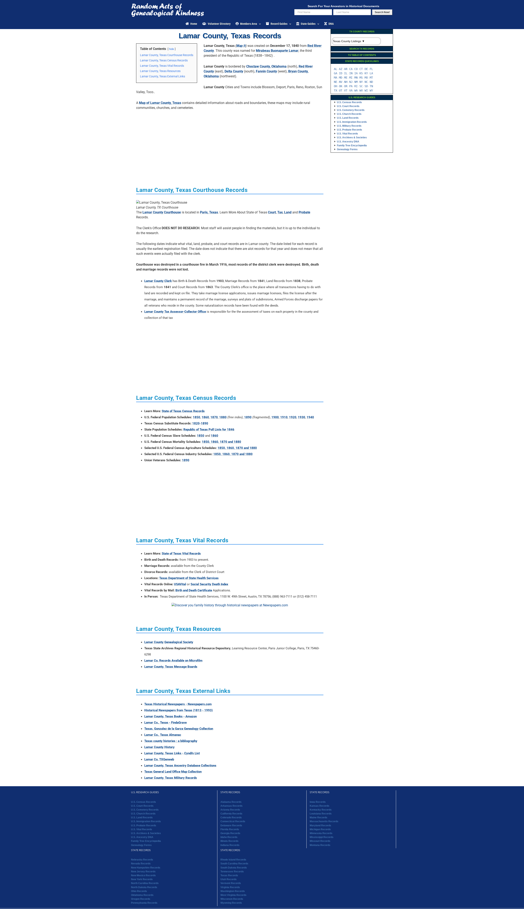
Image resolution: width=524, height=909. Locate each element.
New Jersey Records (143, 871)
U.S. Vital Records (347, 133)
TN (371, 86)
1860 (205, 417)
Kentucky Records (321, 809)
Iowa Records (318, 802)
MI (350, 77)
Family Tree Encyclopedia (352, 145)
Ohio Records (139, 891)
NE (335, 81)
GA (335, 73)
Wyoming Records (231, 902)
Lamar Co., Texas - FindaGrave (165, 722)
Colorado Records (231, 817)
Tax (280, 212)
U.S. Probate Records (349, 129)
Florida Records (229, 829)
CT (361, 69)
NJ (350, 81)
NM (356, 81)
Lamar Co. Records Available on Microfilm (173, 660)
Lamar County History (159, 747)
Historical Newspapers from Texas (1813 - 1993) (178, 710)
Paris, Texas (209, 212)
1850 (196, 417)
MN (356, 77)
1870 (214, 417)
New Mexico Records (143, 875)
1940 (310, 417)
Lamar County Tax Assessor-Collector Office (175, 312)
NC (366, 81)
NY (361, 81)
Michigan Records (320, 829)
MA (335, 77)
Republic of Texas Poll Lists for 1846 (208, 429)
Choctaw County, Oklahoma (266, 66)
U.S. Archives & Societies (352, 137)
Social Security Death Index (209, 584)
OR (345, 86)
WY (371, 90)
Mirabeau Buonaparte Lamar (277, 51)
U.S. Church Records (349, 114)
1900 (275, 417)
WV (361, 90)
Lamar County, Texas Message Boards (170, 667)
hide (171, 49)
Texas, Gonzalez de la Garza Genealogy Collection (178, 729)
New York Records (142, 879)
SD (366, 86)
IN (350, 73)
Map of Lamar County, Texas (160, 103)
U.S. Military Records (349, 125)
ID (340, 73)
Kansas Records (319, 805)
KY (366, 73)
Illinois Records (229, 841)
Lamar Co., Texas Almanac (162, 735)
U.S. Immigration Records (352, 122)
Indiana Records (229, 845)
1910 (284, 417)
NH (345, 81)
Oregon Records (140, 899)
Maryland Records (320, 825)
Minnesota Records (321, 833)
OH (335, 86)
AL (335, 69)
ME (345, 77)
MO (366, 77)
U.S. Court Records (348, 106)
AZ (340, 69)
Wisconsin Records (231, 899)
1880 (223, 417)
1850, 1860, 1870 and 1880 (221, 442)
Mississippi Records (321, 837)
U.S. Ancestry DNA (348, 141)
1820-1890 (200, 423)
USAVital (180, 584)
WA (356, 90)
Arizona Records (230, 809)
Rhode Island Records (233, 859)
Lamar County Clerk (158, 281)
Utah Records (228, 879)
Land (287, 212)
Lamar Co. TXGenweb (159, 759)
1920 (292, 417)
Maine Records (318, 817)
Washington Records (232, 891)
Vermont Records (230, 883)
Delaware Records (231, 825)
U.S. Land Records (348, 117)
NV (340, 81)
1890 (248, 417)
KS (361, 73)
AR (345, 69)
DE (366, 69)
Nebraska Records (142, 859)
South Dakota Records (233, 867)
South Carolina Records (234, 863)
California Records (231, 813)
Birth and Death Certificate (193, 590)
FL (371, 69)
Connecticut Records (232, 821)
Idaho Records (228, 837)
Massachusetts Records (324, 821)
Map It (241, 46)
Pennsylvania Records (144, 902)
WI (366, 90)
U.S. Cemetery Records (351, 110)
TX (335, 90)
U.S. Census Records (349, 102)
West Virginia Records (233, 895)
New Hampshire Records (145, 867)
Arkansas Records (231, 805)
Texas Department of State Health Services (189, 578)
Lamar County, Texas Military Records (170, 778)
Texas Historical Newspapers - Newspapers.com (178, 704)
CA (350, 69)
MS (361, 77)
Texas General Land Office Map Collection (173, 772)
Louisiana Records (321, 813)
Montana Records (320, 845)
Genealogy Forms (347, 149)
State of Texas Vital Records (181, 553)
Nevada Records (141, 863)
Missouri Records (320, 841)
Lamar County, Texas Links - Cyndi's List (172, 753)
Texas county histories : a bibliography (170, 741)
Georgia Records (230, 833)
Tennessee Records (232, 871)
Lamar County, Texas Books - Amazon (170, 716)
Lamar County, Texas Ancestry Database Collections (180, 765)
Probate (304, 212)
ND (371, 81)
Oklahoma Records (142, 895)
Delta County (234, 71)
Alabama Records (231, 802)
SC (361, 86)
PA (350, 86)
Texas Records (229, 875)
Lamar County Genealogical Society (168, 642)
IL (345, 73)
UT (340, 90)
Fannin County (266, 71)
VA (350, 90)
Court (272, 212)
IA (356, 73)
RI (356, 86)
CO (356, 69)
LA (371, 73)
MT (371, 77)
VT (345, 90)
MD (340, 77)
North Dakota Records (144, 887)
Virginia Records (230, 887)
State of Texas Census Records (183, 411)
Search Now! (382, 12)
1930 (301, 417)
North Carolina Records (145, 883)
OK (340, 86)
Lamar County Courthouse (161, 212)
